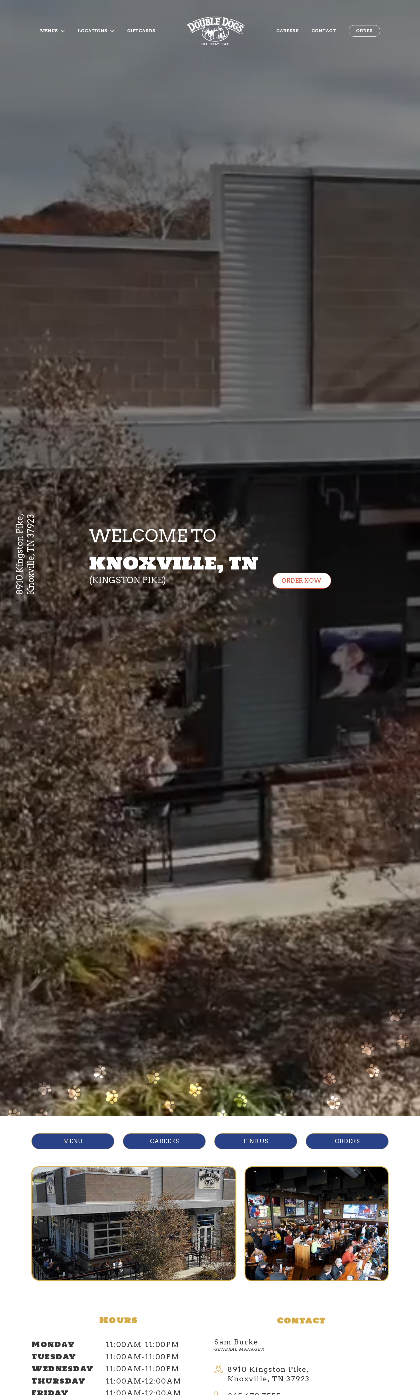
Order (364, 30)
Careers (287, 30)
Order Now (302, 580)
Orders (347, 1141)
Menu (73, 1141)
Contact (323, 30)
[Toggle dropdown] (63, 31)
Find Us (256, 1141)
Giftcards (141, 30)
